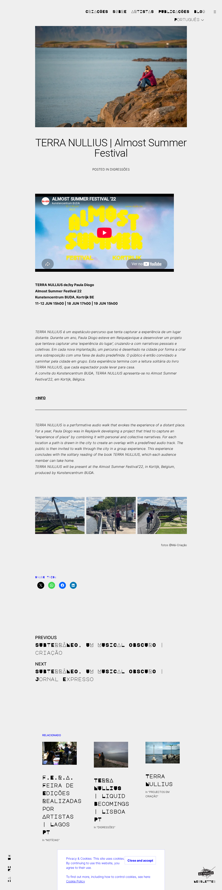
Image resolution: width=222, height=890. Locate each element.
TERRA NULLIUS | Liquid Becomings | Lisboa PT (111, 800)
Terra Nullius (159, 779)
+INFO (40, 398)
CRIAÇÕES (96, 11)
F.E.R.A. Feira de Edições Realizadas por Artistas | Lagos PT (59, 805)
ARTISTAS (142, 11)
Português (186, 19)
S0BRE (120, 11)
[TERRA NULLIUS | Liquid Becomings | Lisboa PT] (111, 755)
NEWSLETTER (204, 881)
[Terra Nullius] (162, 752)
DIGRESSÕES (120, 169)
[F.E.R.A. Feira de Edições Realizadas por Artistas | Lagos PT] (59, 753)
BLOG (199, 11)
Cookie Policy (75, 881)
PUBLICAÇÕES (173, 11)
